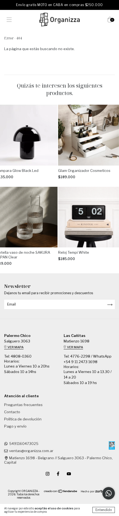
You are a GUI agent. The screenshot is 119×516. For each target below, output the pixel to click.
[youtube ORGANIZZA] (69, 473)
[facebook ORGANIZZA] (58, 473)
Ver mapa (15, 347)
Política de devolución (23, 419)
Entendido (103, 510)
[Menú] (9, 20)
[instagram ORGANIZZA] (48, 473)
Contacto (12, 412)
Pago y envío (15, 426)
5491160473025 (23, 443)
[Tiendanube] (60, 491)
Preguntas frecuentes (23, 404)
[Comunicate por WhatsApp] (108, 493)
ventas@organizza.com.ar (31, 451)
